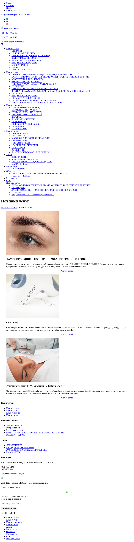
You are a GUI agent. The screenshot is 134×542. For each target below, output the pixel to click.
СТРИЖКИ (17, 51)
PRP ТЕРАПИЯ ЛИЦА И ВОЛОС (27, 81)
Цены (8, 8)
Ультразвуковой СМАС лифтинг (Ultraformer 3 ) (33, 195)
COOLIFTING (18, 86)
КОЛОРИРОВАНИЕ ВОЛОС (25, 58)
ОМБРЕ (15, 67)
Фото (8, 180)
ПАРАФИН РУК (19, 121)
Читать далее (67, 271)
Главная (9, 3)
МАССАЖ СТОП (19, 129)
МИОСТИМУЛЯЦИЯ (21, 143)
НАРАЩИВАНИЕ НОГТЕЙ (24, 110)
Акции (9, 154)
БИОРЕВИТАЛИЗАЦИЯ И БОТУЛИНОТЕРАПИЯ (35, 88)
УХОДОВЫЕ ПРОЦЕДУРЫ (24, 63)
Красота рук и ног (14, 105)
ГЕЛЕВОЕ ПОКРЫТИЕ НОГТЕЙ (27, 114)
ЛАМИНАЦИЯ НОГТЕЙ (23, 119)
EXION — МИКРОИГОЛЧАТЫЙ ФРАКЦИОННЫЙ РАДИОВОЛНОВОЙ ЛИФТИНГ (51, 77)
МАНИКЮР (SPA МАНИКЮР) (26, 107)
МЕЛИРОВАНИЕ (20, 65)
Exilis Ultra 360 (18, 136)
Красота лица (12, 72)
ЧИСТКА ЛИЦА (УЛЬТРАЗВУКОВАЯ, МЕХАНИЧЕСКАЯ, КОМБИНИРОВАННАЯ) (51, 91)
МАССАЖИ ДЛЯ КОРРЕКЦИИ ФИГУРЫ (31, 138)
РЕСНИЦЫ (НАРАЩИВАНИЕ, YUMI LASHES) (34, 100)
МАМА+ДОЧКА (19, 164)
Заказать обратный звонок (12, 42)
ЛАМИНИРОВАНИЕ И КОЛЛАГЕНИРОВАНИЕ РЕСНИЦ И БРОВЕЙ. (44, 190)
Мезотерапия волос (15, 430)
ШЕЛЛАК (16, 117)
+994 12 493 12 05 (9, 33)
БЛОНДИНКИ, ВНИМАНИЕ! (25, 159)
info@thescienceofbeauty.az (12, 474)
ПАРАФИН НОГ (19, 126)
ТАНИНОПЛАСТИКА (22, 70)
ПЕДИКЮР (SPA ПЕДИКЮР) (25, 124)
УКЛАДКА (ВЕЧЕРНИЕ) (23, 53)
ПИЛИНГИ (17, 93)
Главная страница (9, 207)
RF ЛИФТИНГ (18, 150)
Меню (4, 44)
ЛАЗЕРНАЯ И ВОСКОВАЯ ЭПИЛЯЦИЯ (31, 152)
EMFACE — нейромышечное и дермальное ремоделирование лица (42, 74)
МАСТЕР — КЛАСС (21, 176)
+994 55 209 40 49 (9, 37)
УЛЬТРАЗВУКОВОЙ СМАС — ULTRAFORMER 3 (35, 84)
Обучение (10, 171)
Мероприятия (12, 178)
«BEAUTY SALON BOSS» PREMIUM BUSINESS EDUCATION (41, 173)
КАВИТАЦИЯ (18, 147)
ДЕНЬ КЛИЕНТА (20, 157)
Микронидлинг (18, 169)
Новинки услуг (13, 183)
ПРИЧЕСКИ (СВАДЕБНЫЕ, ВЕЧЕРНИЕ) (31, 55)
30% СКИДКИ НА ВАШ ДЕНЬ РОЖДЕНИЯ (32, 162)
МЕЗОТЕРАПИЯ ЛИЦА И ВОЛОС (28, 79)
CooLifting (16, 192)
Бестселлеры (12, 166)
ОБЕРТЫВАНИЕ (19, 140)
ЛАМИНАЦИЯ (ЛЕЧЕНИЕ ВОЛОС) (28, 60)
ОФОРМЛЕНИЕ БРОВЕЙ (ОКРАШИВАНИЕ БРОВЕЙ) (37, 103)
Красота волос (12, 48)
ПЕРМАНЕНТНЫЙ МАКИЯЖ (26, 98)
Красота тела (12, 131)
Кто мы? (10, 5)
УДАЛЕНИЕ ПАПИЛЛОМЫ (25, 145)
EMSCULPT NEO (20, 133)
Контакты (10, 10)
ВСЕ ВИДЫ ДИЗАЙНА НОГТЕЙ (27, 112)
